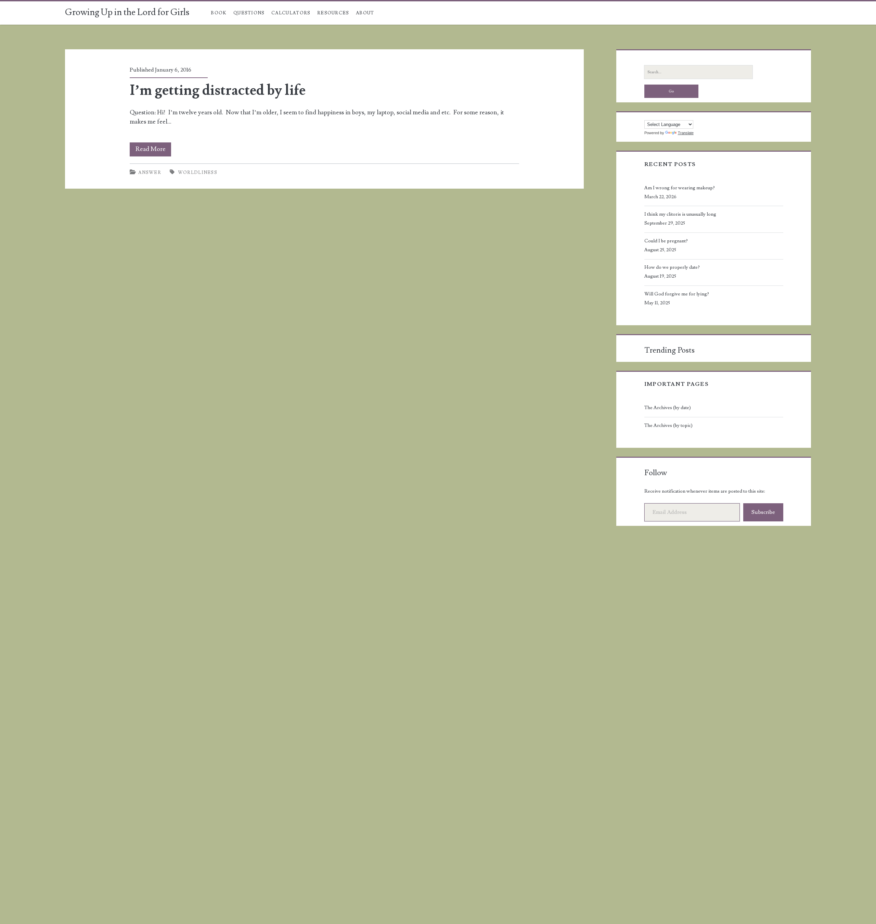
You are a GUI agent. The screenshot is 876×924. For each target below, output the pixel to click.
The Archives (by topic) (668, 425)
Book (219, 13)
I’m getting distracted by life (218, 90)
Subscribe (763, 512)
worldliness (197, 172)
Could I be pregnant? (666, 241)
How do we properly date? (672, 267)
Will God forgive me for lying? (676, 294)
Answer (149, 172)
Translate (686, 133)
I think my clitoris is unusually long (680, 214)
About (365, 13)
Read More (153, 150)
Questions (249, 13)
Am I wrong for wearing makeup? (679, 188)
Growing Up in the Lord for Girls (127, 12)
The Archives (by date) (667, 408)
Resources (333, 13)
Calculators (290, 13)
